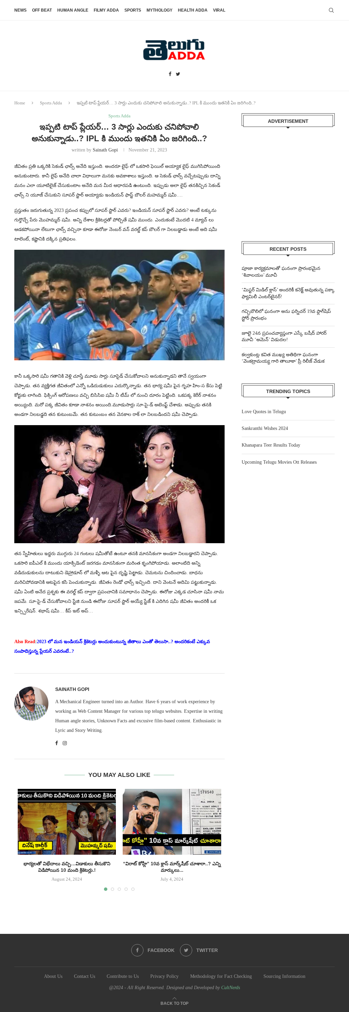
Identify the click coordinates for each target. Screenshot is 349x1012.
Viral (219, 10)
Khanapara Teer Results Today (271, 445)
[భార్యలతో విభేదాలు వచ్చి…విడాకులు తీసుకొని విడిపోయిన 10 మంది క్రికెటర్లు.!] (67, 821)
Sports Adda (51, 102)
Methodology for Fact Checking (221, 976)
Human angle (72, 10)
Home (19, 102)
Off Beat (42, 10)
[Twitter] (178, 74)
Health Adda (193, 10)
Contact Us (84, 976)
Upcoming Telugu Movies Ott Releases (279, 462)
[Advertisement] (288, 179)
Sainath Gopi (105, 150)
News (20, 10)
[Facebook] (170, 74)
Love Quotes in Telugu (264, 411)
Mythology (159, 10)
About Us (53, 976)
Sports (132, 10)
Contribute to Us (123, 976)
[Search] (331, 10)
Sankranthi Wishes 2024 (265, 428)
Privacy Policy (164, 976)
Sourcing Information (284, 976)
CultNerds (230, 987)
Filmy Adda (106, 10)
